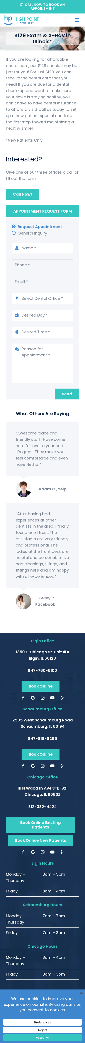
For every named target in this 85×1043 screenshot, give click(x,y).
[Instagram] (43, 698)
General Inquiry (32, 233)
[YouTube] (52, 698)
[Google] (33, 698)
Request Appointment (40, 226)
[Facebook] (23, 698)
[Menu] (77, 20)
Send (67, 394)
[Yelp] (62, 698)
